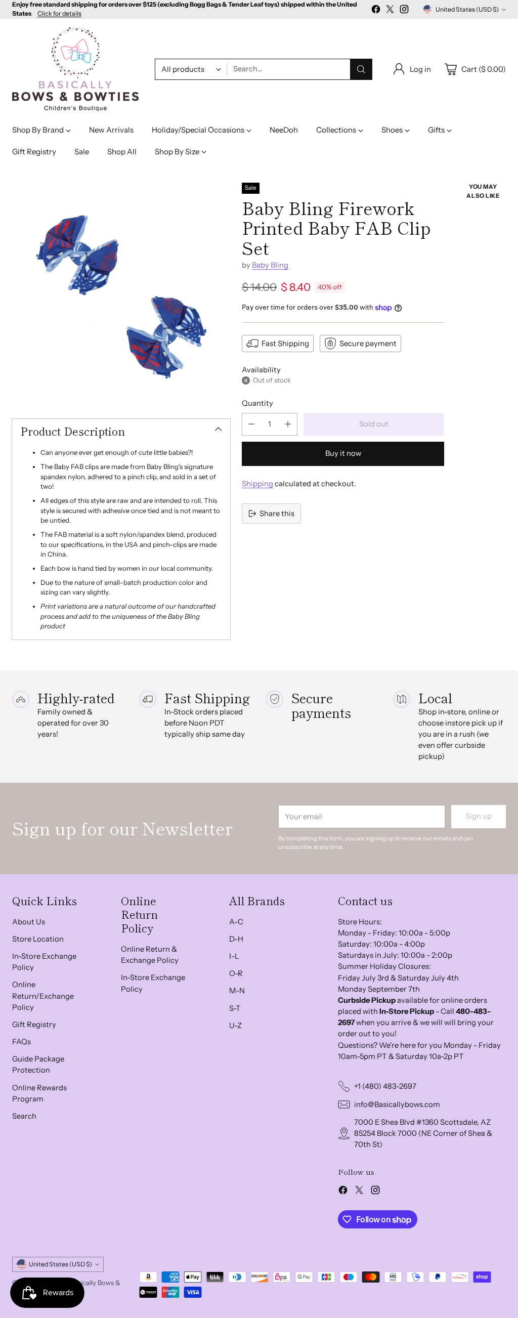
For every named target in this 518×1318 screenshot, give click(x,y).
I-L (234, 956)
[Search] (361, 69)
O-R (236, 973)
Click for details (59, 14)
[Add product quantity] (288, 424)
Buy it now (343, 453)
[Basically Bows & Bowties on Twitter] (390, 10)
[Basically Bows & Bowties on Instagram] (404, 10)
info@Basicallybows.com (397, 1104)
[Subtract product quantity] (251, 424)
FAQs (21, 1041)
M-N (237, 990)
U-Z (235, 1025)
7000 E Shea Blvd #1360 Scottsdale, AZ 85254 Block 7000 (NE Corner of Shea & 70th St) (423, 1133)
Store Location (38, 939)
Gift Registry (34, 1024)
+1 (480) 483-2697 (385, 1086)
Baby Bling (270, 265)
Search (24, 1116)
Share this (277, 513)
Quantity (257, 403)
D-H (236, 939)
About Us (28, 921)
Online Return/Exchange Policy (43, 995)
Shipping (257, 483)
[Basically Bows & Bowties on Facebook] (376, 10)
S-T (235, 1008)
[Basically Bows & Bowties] (75, 69)
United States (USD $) (467, 9)
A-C (236, 921)
